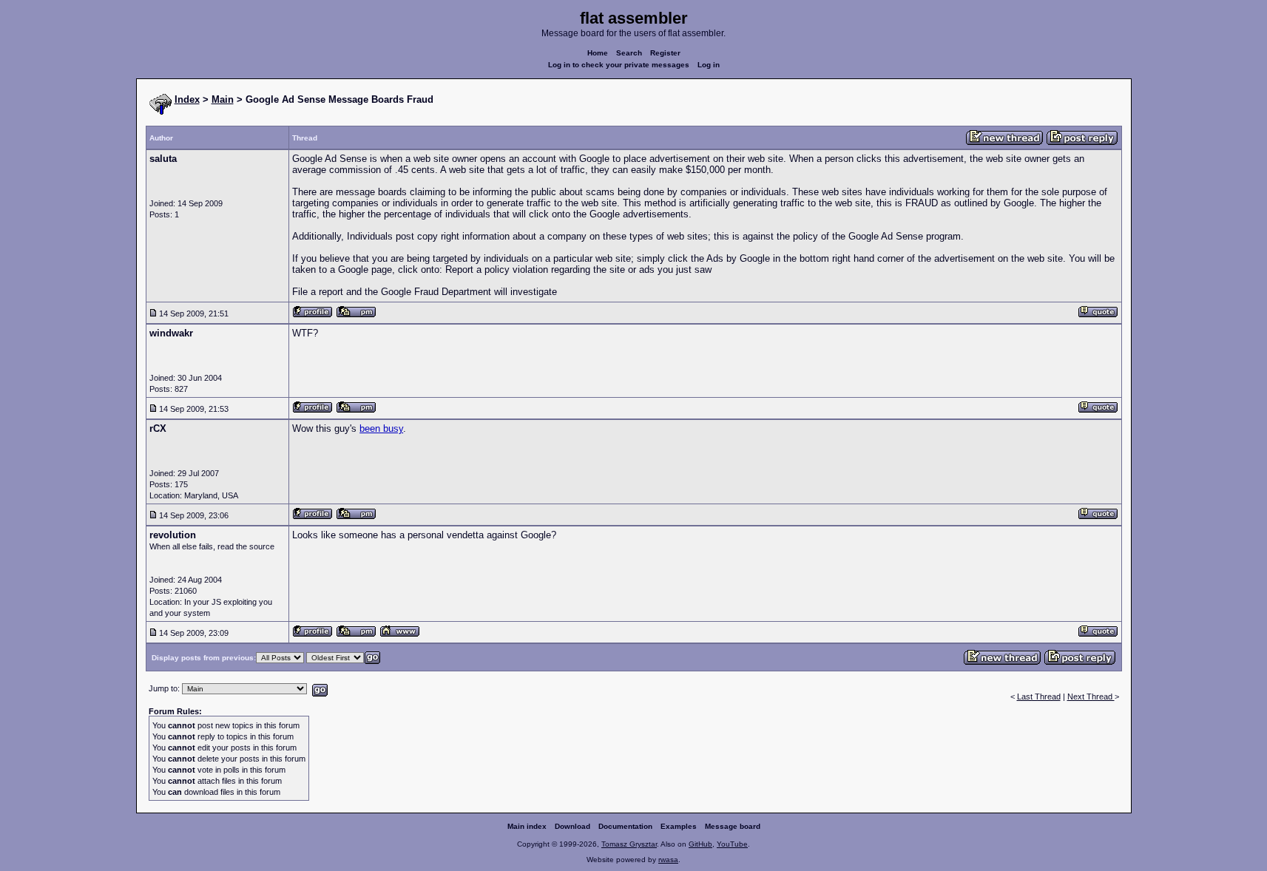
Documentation (625, 826)
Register (665, 53)
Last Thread (1039, 696)
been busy (381, 428)
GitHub (700, 844)
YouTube (732, 844)
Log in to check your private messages (618, 65)
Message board (732, 826)
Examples (678, 826)
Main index (527, 826)
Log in (708, 65)
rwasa (668, 859)
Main (223, 99)
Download (572, 826)
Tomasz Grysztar (629, 844)
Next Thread (1091, 696)
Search (629, 53)
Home (597, 53)
